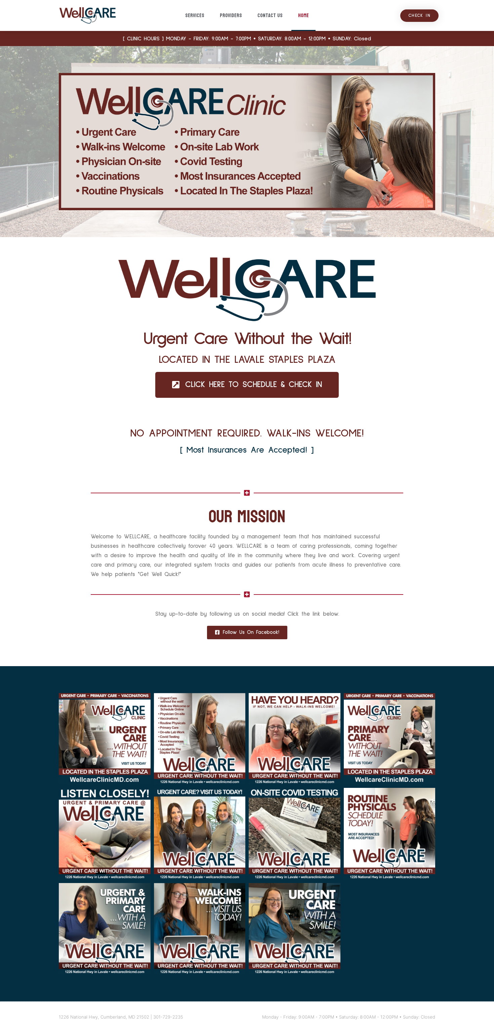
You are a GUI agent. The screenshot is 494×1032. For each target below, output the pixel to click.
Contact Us (270, 15)
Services (194, 15)
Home (303, 15)
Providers (231, 15)
